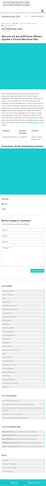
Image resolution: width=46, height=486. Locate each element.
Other (4, 354)
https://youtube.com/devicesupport (25, 432)
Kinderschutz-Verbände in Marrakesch (15, 418)
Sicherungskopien (8, 368)
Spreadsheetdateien (9, 372)
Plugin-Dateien (7, 357)
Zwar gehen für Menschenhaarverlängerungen (18, 404)
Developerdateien (8, 328)
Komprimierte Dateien (9, 350)
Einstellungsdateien (8, 335)
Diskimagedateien (8, 331)
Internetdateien (7, 346)
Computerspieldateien (29, 23)
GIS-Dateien (6, 343)
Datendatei (6, 324)
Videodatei (5, 387)
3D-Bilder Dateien (8, 291)
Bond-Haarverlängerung (10, 401)
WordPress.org (7, 471)
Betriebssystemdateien (10, 309)
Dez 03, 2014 (7, 23)
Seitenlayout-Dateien (9, 365)
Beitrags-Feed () (9, 464)
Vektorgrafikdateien (9, 379)
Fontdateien (6, 339)
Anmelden (5, 460)
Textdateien (6, 376)
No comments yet (10, 26)
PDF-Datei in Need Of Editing (12, 414)
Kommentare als (9, 468)
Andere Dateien (7, 295)
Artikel (4, 298)
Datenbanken (6, 320)
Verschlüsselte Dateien (10, 383)
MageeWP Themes (34, 483)
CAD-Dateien (6, 313)
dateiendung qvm (32, 123)
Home (26, 16)
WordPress (14, 483)
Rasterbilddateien (8, 361)
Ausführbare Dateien (9, 306)
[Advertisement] (23, 66)
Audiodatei (5, 302)
